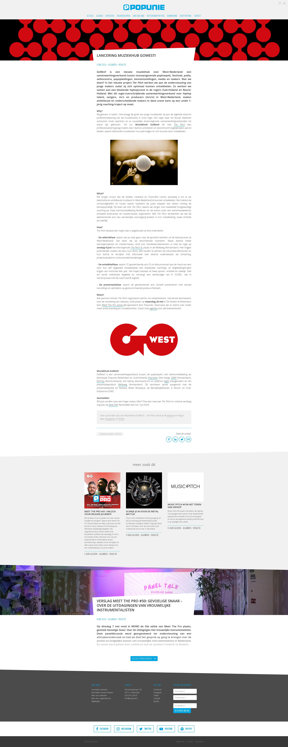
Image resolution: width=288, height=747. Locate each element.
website (170, 415)
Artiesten (110, 16)
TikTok (121, 418)
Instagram (110, 418)
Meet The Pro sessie (112, 304)
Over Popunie (185, 16)
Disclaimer (199, 741)
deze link (113, 404)
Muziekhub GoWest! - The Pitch (110, 434)
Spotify (156, 701)
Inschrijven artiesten (99, 689)
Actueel (90, 16)
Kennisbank (172, 16)
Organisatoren (123, 16)
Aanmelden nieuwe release (102, 692)
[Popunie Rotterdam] (144, 7)
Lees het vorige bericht (142, 658)
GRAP (174, 377)
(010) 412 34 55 (131, 695)
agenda (153, 308)
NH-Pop (101, 381)
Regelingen (95, 701)
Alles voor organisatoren (101, 698)
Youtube (156, 698)
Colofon (190, 741)
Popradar (153, 377)
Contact (197, 16)
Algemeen (112, 64)
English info (180, 741)
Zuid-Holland (138, 16)
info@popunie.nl (131, 698)
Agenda (99, 16)
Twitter (156, 695)
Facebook (157, 689)
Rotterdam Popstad (156, 16)
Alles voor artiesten (99, 695)
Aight (166, 381)
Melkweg (122, 384)
